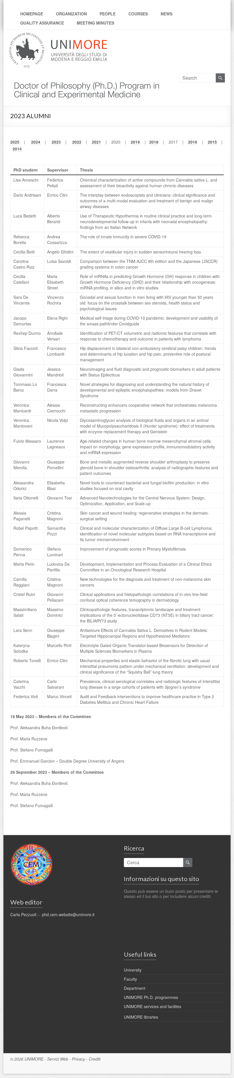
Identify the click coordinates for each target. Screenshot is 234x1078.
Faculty (130, 979)
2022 (76, 142)
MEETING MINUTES (95, 23)
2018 (153, 142)
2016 (192, 142)
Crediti (94, 1059)
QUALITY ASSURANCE (42, 23)
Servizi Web (57, 1059)
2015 (212, 142)
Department (134, 988)
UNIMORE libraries (141, 1017)
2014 (18, 149)
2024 (35, 142)
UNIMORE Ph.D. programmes (151, 997)
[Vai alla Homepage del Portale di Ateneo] (58, 36)
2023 (56, 142)
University (133, 970)
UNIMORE (34, 1059)
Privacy (78, 1059)
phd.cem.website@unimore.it (68, 914)
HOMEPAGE (31, 14)
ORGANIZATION (71, 14)
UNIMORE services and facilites (152, 1006)
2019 (135, 142)
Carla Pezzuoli (23, 914)
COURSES (138, 14)
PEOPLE (108, 14)
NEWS (166, 14)
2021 (96, 142)
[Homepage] (84, 76)
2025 (14, 142)
